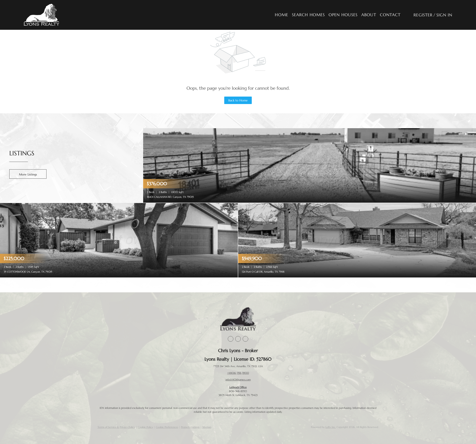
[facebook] (230, 339)
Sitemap (206, 427)
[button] (42, 15)
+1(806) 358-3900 (238, 373)
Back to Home (238, 100)
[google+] (245, 339)
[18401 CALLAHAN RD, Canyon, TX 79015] (309, 165)
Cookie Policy (145, 427)
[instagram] (238, 339)
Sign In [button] (444, 14)
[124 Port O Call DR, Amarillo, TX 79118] (357, 240)
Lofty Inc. (330, 427)
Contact (390, 14)
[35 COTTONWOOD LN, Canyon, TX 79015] (119, 240)
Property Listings (190, 427)
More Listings (28, 174)
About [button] (368, 14)
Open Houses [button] (343, 14)
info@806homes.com (238, 379)
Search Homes (308, 14)
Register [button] (423, 14)
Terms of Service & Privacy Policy (116, 427)
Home (281, 14)
